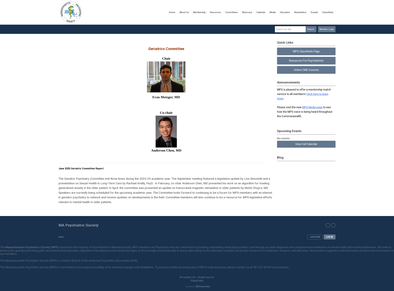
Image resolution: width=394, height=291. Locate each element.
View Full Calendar (306, 144)
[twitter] (333, 225)
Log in (329, 237)
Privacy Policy (197, 280)
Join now (315, 237)
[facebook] (328, 225)
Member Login (327, 29)
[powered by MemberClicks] (197, 287)
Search (310, 29)
